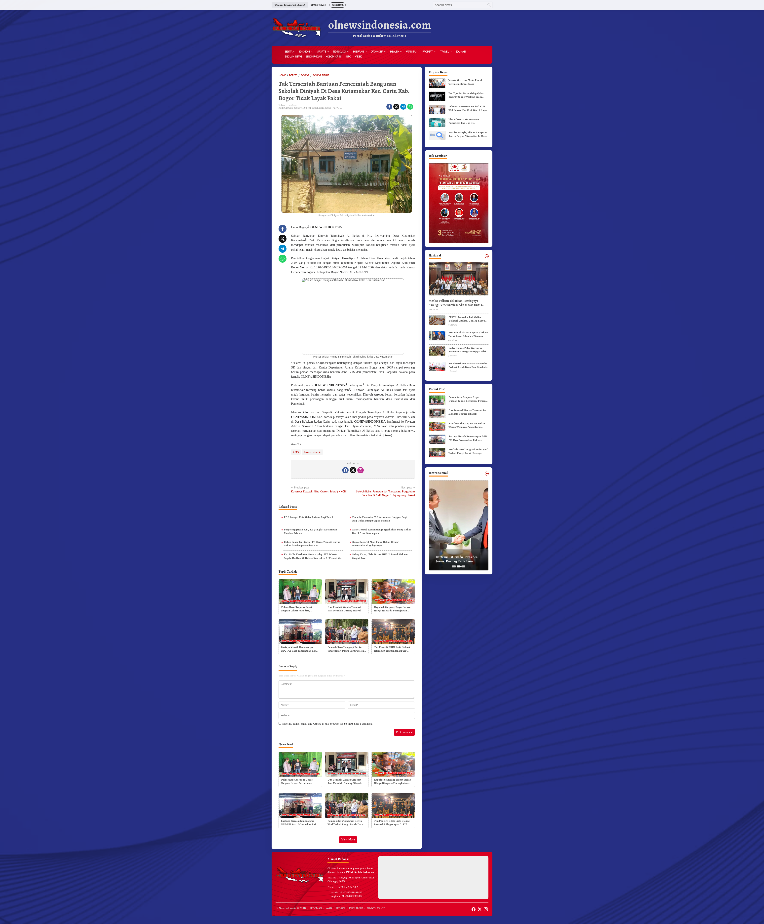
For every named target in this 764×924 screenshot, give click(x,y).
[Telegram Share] (403, 107)
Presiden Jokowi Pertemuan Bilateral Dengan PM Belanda (456, 559)
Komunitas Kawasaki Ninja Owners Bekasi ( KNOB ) (319, 489)
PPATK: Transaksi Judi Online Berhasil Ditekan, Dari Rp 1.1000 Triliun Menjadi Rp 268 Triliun (466, 318)
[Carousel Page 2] (459, 566)
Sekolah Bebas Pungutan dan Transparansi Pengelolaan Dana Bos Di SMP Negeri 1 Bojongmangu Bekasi (385, 491)
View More (348, 839)
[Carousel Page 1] (454, 566)
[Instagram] (360, 470)
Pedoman (316, 908)
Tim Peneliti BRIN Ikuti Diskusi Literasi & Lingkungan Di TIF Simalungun (392, 648)
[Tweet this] (396, 107)
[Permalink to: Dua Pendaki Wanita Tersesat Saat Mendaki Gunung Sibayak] (346, 591)
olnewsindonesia (313, 451)
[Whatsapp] (410, 107)
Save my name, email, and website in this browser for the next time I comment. (327, 723)
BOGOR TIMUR (300, 107)
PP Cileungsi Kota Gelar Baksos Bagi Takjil (308, 517)
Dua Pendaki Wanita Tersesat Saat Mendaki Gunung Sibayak (344, 608)
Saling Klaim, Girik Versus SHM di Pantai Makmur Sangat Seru (380, 556)
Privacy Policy (375, 908)
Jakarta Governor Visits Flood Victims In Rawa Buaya (465, 81)
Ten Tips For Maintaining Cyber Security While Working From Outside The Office (465, 95)
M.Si (297, 451)
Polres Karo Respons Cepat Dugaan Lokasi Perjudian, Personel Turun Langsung (296, 608)
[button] (489, 5)
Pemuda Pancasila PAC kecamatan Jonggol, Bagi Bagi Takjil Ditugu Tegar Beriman (379, 518)
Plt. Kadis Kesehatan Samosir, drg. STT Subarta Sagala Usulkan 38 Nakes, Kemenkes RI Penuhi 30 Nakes (312, 556)
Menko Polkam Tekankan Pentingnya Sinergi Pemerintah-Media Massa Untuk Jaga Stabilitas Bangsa (455, 303)
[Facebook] (345, 470)
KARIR (328, 908)
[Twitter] (353, 470)
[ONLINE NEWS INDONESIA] (296, 28)
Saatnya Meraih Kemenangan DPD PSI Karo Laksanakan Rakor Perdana (300, 648)
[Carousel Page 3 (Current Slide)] (463, 566)
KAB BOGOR (313, 107)
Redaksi (340, 908)
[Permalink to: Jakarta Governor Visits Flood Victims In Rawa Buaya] (437, 83)
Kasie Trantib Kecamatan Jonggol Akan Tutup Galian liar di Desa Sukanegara (381, 531)
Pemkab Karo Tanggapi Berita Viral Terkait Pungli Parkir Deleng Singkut (346, 648)
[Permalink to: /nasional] (486, 256)
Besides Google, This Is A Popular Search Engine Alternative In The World (467, 134)
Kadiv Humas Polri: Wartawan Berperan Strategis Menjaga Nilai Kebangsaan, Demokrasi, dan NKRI (468, 349)
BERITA (282, 107)
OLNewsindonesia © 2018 (291, 908)
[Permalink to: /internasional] (486, 473)
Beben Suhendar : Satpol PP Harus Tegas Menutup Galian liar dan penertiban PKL (312, 543)
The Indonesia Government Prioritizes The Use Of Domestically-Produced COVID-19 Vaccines (467, 121)
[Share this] (389, 107)
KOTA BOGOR (325, 107)
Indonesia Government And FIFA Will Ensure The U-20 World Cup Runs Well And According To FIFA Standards (467, 108)
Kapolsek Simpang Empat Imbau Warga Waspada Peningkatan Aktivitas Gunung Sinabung (392, 608)
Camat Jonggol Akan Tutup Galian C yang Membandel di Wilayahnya (375, 543)
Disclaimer (356, 908)
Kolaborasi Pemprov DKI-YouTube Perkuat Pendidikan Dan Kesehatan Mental (468, 365)
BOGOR (289, 107)
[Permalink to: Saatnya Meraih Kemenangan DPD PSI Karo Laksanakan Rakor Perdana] (300, 631)
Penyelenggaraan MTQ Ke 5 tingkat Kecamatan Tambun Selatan (310, 531)
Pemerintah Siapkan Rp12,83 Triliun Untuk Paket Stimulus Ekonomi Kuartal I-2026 (468, 334)
